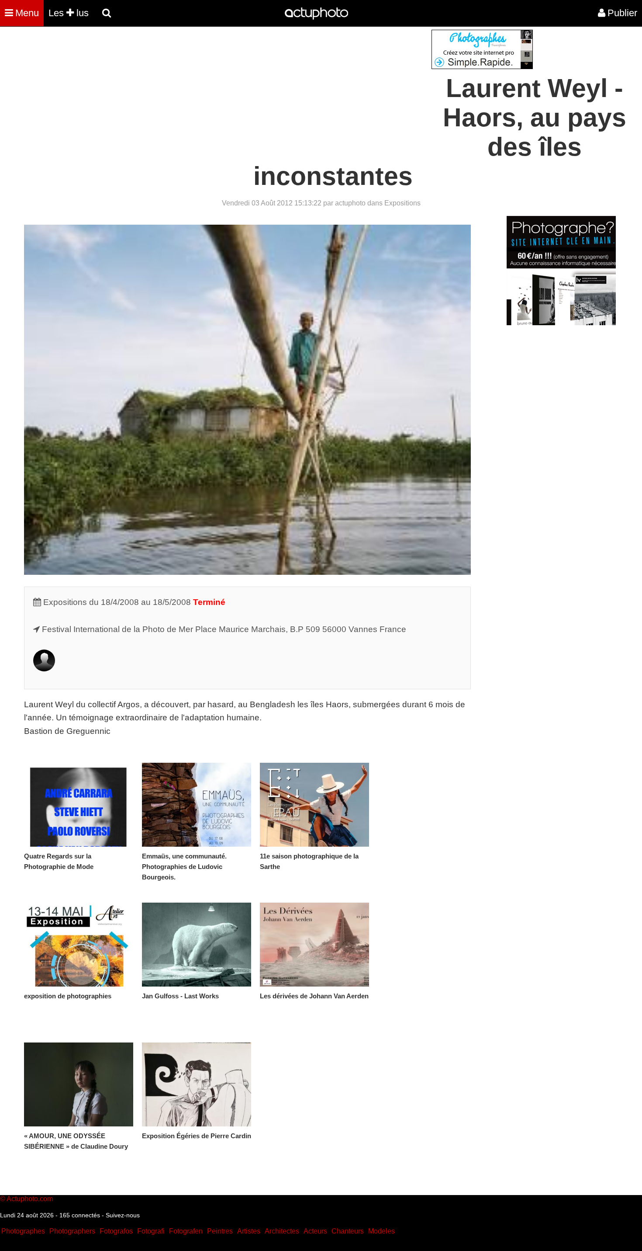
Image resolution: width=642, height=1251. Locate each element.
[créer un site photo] (561, 323)
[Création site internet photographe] (482, 66)
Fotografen (186, 1231)
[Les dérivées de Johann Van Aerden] (314, 945)
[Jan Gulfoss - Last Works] (196, 945)
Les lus (68, 12)
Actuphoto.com (30, 1198)
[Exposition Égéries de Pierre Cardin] (196, 1084)
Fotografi (151, 1231)
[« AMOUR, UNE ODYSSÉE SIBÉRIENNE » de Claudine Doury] (78, 1084)
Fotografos (116, 1231)
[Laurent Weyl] (44, 668)
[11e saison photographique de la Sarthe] (314, 805)
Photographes (23, 1231)
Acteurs (315, 1231)
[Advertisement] (268, 91)
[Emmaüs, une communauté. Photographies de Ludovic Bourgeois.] (196, 805)
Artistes (248, 1231)
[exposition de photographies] (78, 945)
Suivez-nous (123, 1215)
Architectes (282, 1231)
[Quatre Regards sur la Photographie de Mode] (78, 805)
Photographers (72, 1231)
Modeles (381, 1231)
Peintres (220, 1231)
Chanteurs (347, 1231)
